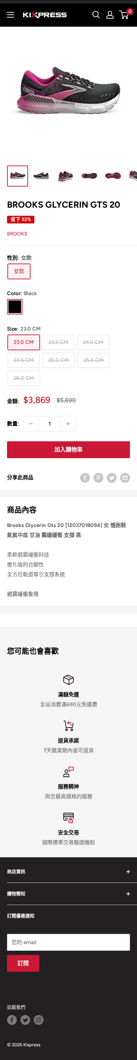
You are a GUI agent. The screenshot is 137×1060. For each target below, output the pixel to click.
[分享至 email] (125, 477)
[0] (124, 15)
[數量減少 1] (31, 423)
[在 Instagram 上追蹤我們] (39, 1020)
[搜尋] (96, 15)
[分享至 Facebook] (85, 477)
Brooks (17, 234)
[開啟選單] (10, 15)
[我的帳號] (109, 15)
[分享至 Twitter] (112, 477)
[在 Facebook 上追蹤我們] (12, 1020)
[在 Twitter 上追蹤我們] (25, 1020)
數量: (13, 424)
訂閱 (23, 963)
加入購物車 (68, 449)
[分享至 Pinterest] (98, 477)
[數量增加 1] (68, 423)
